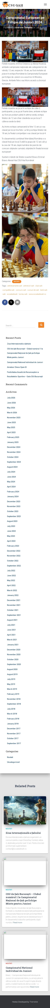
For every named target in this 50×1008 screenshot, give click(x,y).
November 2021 (13, 605)
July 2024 (11, 472)
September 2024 (14, 462)
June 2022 (11, 576)
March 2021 (12, 640)
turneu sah (23, 294)
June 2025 (11, 422)
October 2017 (12, 738)
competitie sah (8, 290)
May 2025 (11, 427)
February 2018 (13, 719)
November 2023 (13, 506)
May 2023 (11, 536)
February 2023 (13, 546)
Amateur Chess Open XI (17, 367)
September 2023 (14, 516)
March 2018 (12, 714)
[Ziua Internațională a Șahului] (25, 810)
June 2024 (11, 477)
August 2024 (12, 467)
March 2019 (12, 689)
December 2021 (13, 600)
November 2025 (13, 418)
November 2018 (13, 699)
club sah (38, 286)
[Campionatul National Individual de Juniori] (25, 945)
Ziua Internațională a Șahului (19, 344)
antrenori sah (28, 286)
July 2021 (11, 625)
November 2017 (13, 734)
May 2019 (11, 684)
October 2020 (12, 659)
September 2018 (14, 704)
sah (4, 294)
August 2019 (12, 674)
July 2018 (11, 709)
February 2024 (13, 492)
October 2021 (12, 610)
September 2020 (14, 664)
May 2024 (11, 482)
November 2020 (13, 654)
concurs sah (21, 290)
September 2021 (14, 615)
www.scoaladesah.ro (37, 294)
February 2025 (13, 437)
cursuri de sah (33, 290)
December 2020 (13, 650)
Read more (17, 923)
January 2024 (12, 496)
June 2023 (11, 531)
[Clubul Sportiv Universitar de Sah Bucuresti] (14, 4)
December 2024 (13, 447)
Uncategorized (13, 762)
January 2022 (12, 595)
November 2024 (13, 452)
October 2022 (12, 561)
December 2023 (13, 501)
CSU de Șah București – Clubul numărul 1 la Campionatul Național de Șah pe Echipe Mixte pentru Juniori (25, 353)
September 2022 (14, 566)
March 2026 (12, 413)
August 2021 (12, 620)
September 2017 (14, 743)
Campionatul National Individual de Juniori (25, 362)
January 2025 (12, 442)
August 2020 (12, 669)
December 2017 (13, 729)
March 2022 (12, 590)
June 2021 (11, 630)
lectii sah (43, 290)
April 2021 (11, 635)
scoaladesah (12, 294)
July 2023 (11, 526)
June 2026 (11, 403)
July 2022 (11, 571)
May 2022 (11, 580)
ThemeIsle (33, 1002)
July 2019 (11, 679)
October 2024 (12, 457)
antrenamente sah (14, 286)
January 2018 (12, 724)
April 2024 (11, 487)
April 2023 (11, 541)
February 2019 (13, 694)
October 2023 (12, 511)
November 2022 (13, 556)
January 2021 (12, 645)
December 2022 (13, 551)
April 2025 (11, 432)
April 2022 (11, 585)
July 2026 (11, 398)
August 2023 (12, 521)
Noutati (16, 281)
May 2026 (11, 408)
